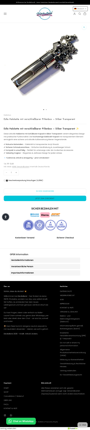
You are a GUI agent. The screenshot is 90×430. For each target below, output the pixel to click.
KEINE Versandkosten (20, 166)
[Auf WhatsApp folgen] (11, 415)
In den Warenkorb (45, 191)
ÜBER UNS (8, 400)
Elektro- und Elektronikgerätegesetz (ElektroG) (70, 319)
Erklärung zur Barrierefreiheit (72, 359)
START (6, 388)
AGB (62, 299)
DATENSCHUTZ (66, 291)
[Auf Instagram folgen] (5, 415)
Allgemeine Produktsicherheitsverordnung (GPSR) (73, 352)
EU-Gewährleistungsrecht (71, 374)
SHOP (6, 392)
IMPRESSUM (64, 303)
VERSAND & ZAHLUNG (69, 311)
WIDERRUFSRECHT (67, 295)
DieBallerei (7, 115)
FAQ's (6, 404)
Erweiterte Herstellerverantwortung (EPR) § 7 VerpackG (73, 336)
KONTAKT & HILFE (66, 307)
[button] (80, 9)
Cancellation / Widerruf (14, 396)
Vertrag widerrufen (68, 370)
